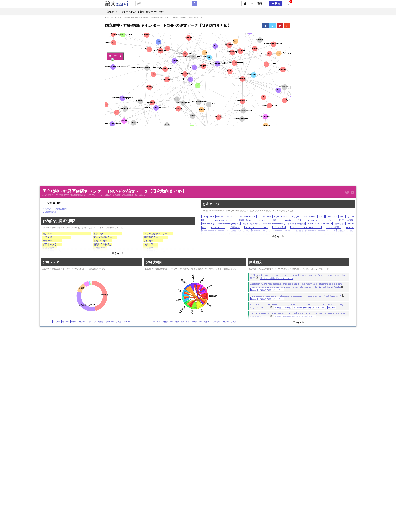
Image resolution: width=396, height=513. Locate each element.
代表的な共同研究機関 (55, 208)
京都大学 (47, 240)
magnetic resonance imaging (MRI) (287, 216)
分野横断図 (49, 211)
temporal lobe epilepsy (222, 220)
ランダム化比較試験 (346, 220)
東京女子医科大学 (52, 251)
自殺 (203, 227)
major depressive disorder (256, 227)
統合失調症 (220, 216)
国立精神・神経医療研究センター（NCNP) (276, 278)
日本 (342, 216)
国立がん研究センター (155, 233)
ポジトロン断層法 (333, 227)
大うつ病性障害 (279, 227)
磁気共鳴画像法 (310, 216)
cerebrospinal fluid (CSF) (283, 231)
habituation (305, 234)
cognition (350, 216)
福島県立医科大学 (102, 244)
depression (231, 216)
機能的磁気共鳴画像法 (251, 223)
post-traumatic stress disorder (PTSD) (320, 231)
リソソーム (266, 231)
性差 (294, 234)
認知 (203, 220)
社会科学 (81, 321)
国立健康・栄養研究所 (283, 308)
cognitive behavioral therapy (214, 234)
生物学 (73, 321)
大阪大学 (47, 237)
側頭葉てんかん (245, 220)
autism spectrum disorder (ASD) (215, 231)
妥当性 (328, 216)
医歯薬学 (56, 321)
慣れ (316, 234)
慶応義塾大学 (151, 237)
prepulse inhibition (330, 234)
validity (321, 216)
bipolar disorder (218, 227)
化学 (94, 321)
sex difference (282, 234)
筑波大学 (148, 240)
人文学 (118, 321)
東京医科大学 (100, 240)
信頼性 (275, 220)
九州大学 (148, 244)
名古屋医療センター (154, 251)
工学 (89, 321)
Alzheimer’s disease (246, 216)
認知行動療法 (235, 234)
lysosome (256, 231)
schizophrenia (208, 216)
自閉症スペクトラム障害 (240, 231)
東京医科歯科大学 (102, 237)
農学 (171, 321)
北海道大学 (48, 247)
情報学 (100, 321)
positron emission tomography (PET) (306, 227)
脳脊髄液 (299, 231)
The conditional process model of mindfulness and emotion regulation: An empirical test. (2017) (295, 296)
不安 (299, 220)
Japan (336, 216)
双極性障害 (235, 227)
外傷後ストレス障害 (346, 231)
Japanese (350, 227)
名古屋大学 (99, 247)
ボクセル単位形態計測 (296, 223)
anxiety (288, 220)
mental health (250, 234)
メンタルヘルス (266, 234)
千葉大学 (98, 251)
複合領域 (65, 321)
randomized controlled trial (319, 220)
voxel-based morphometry (274, 223)
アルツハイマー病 (264, 216)
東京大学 (47, 233)
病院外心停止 (340, 223)
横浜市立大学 (50, 244)
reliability (262, 220)
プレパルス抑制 (348, 234)
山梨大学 (148, 247)
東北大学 (98, 233)
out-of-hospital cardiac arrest (320, 223)
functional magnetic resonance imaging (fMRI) (221, 223)
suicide (351, 223)
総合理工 (127, 321)
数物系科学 (110, 321)
